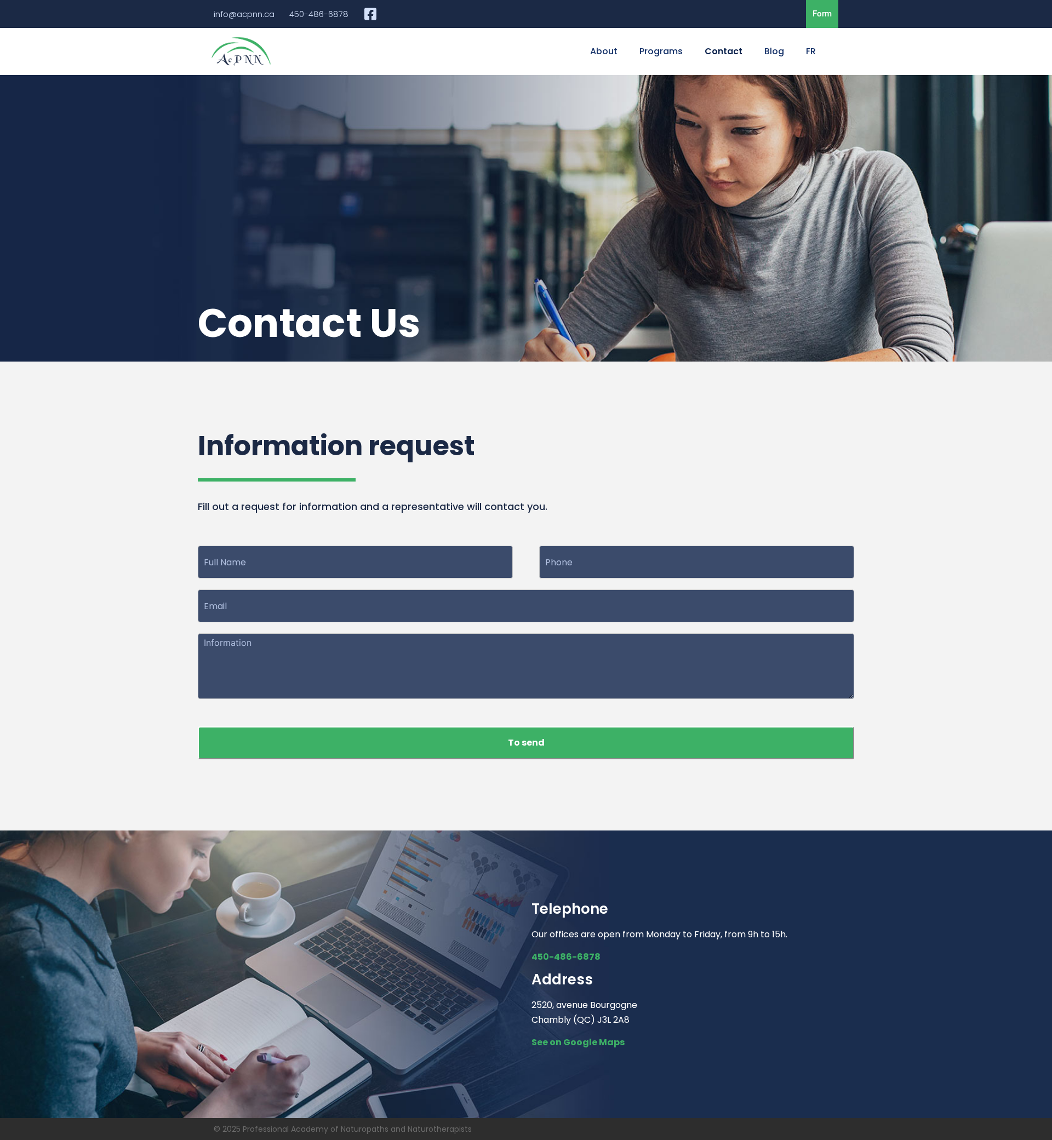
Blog (774, 51)
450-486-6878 (318, 14)
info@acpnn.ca (244, 14)
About (604, 51)
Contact (723, 51)
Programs (661, 51)
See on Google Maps (578, 1042)
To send (526, 742)
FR (811, 51)
